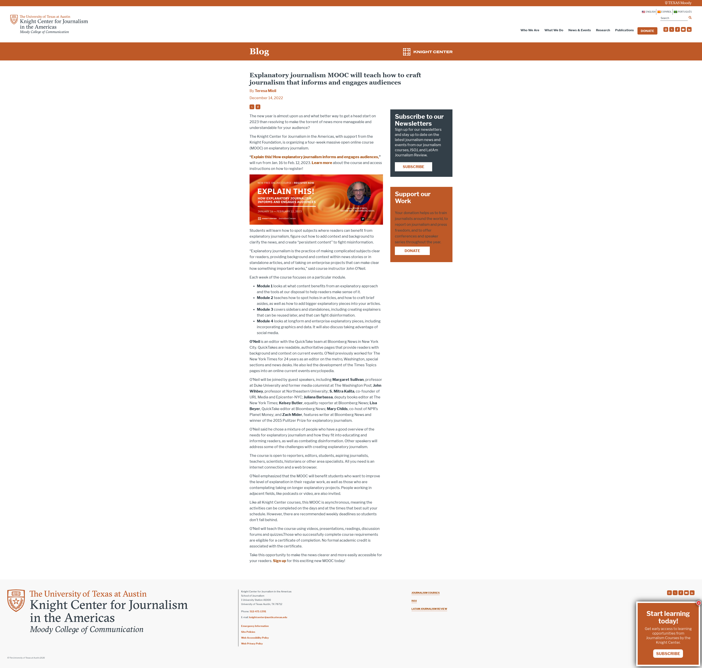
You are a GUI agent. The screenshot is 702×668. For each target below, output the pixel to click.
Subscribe (413, 167)
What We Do (553, 30)
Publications (624, 30)
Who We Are (529, 30)
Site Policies (248, 631)
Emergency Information (255, 626)
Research (603, 30)
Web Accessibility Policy (255, 637)
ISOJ (414, 600)
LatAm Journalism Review (429, 608)
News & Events (579, 30)
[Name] (690, 17)
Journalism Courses (426, 592)
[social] (665, 29)
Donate (647, 31)
